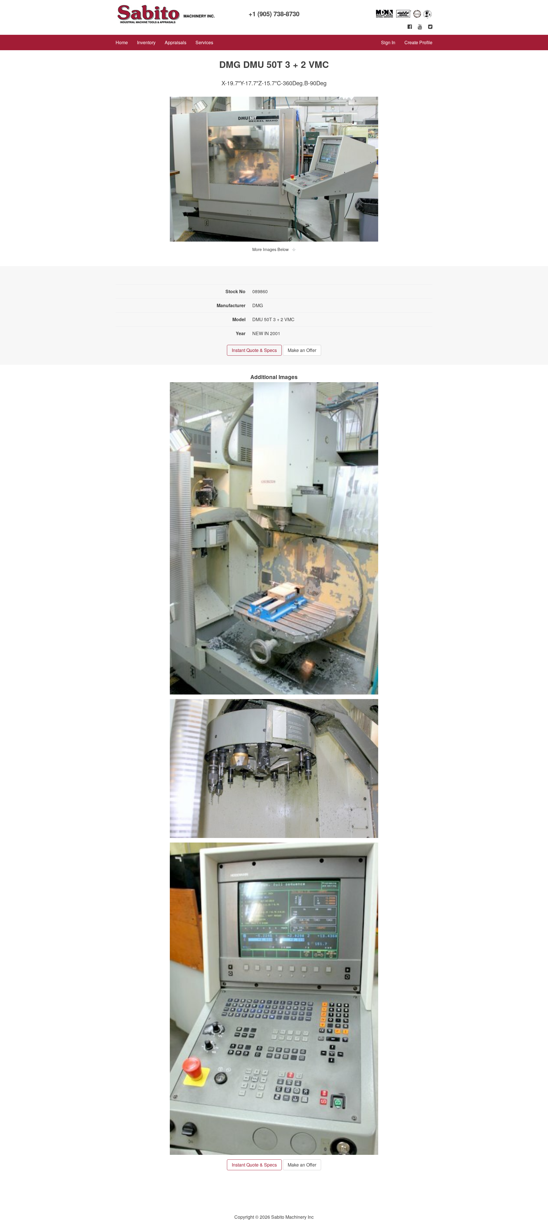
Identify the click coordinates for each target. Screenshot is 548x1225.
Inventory (146, 42)
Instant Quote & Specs (254, 350)
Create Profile (418, 42)
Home (122, 42)
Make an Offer (302, 350)
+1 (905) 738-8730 (274, 13)
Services (204, 42)
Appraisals (175, 42)
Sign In (388, 42)
